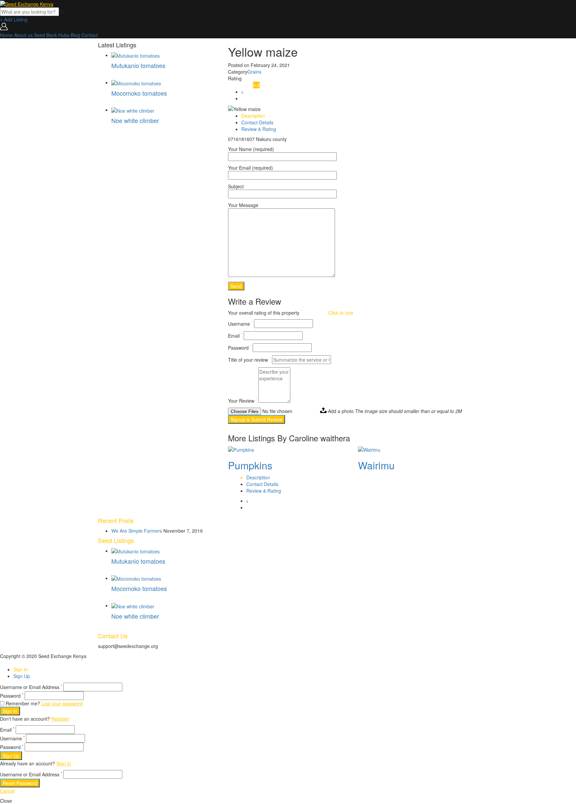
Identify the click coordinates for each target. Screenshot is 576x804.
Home (6, 35)
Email (235, 335)
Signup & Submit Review (256, 419)
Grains (254, 71)
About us (23, 35)
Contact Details (257, 122)
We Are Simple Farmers (136, 530)
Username (240, 323)
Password (239, 347)
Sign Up (21, 676)
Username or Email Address (31, 687)
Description (253, 115)
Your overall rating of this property (265, 312)
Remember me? (22, 703)
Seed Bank (45, 35)
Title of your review (249, 359)
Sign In (20, 669)
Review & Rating (258, 129)
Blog (75, 35)
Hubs (63, 35)
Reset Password (20, 783)
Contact (89, 35)
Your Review (242, 400)
